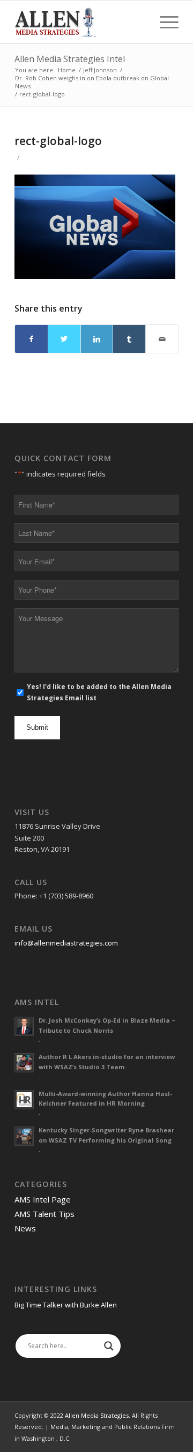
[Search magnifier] (108, 1345)
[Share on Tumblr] (129, 339)
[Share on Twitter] (64, 339)
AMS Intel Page (42, 1199)
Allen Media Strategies (97, 1415)
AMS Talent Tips (44, 1213)
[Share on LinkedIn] (97, 339)
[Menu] (164, 22)
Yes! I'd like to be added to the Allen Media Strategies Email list (99, 692)
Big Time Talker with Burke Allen (65, 1305)
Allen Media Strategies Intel (69, 59)
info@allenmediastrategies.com (66, 943)
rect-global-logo (58, 140)
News (25, 1228)
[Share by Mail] (162, 339)
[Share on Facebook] (31, 339)
